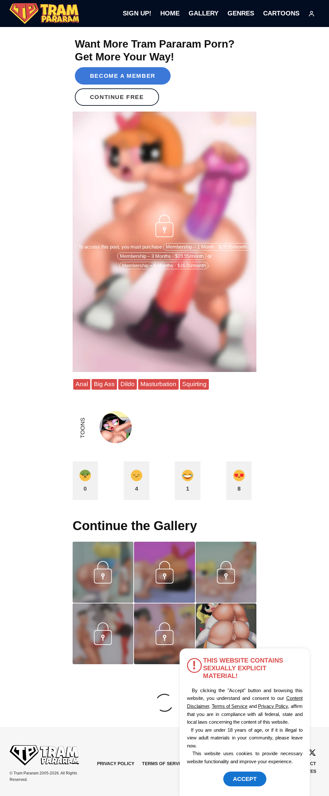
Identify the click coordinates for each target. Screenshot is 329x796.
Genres (240, 13)
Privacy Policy (115, 763)
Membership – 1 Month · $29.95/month (206, 247)
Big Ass (104, 384)
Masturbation (158, 384)
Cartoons (281, 13)
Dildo (127, 384)
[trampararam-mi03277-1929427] (103, 600)
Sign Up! (137, 13)
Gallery (203, 13)
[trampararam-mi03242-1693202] (164, 600)
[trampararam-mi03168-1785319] (103, 661)
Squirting (194, 384)
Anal (82, 384)
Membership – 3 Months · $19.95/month (162, 256)
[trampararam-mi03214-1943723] (226, 600)
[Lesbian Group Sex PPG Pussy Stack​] (226, 634)
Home (170, 13)
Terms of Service (164, 763)
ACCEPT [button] (245, 779)
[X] (312, 753)
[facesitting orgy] (164, 661)
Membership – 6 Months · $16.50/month (164, 265)
